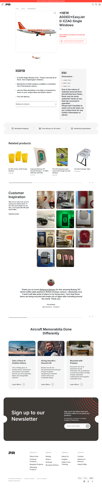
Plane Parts (34, 456)
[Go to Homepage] (12, 453)
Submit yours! (14, 214)
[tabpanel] (18, 162)
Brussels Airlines (52, 465)
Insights (65, 459)
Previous (90, 183)
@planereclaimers (47, 289)
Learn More (16, 384)
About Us (65, 456)
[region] (20, 477)
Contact (81, 456)
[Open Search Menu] (96, 4)
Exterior (23, 8)
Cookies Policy (75, 420)
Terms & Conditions (42, 478)
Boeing (48, 456)
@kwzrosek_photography (45, 207)
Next (92, 183)
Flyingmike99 (80, 226)
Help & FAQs (82, 464)
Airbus (48, 459)
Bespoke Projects (36, 464)
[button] (84, 481)
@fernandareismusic (63, 246)
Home (17, 8)
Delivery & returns (22, 104)
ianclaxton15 (60, 207)
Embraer (49, 462)
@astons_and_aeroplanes (45, 226)
